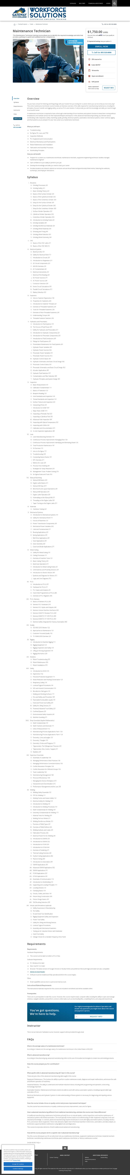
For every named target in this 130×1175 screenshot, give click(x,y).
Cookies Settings (18, 1168)
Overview (16, 98)
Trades (31, 24)
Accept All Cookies (18, 1164)
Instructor (17, 110)
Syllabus (16, 102)
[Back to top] (65, 1155)
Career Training (54, 1157)
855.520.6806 (17, 127)
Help (86, 1161)
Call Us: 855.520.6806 (109, 24)
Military (87, 1157)
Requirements (18, 106)
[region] (18, 1159)
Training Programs (22, 24)
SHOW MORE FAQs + (34, 1143)
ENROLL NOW (101, 46)
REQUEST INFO (109, 88)
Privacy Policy (67, 1170)
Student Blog (104, 1157)
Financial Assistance (90, 1159)
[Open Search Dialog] (114, 3)
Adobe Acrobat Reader (37, 972)
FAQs (15, 114)
